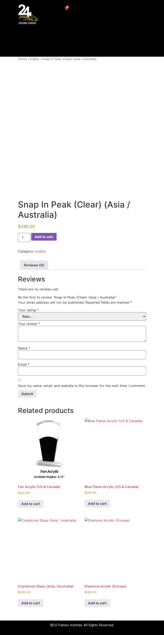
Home (22, 59)
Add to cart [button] (30, 504)
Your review (29, 323)
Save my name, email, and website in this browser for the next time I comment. (82, 385)
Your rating (28, 310)
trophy (34, 59)
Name (24, 348)
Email (23, 364)
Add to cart (44, 237)
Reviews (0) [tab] (34, 265)
